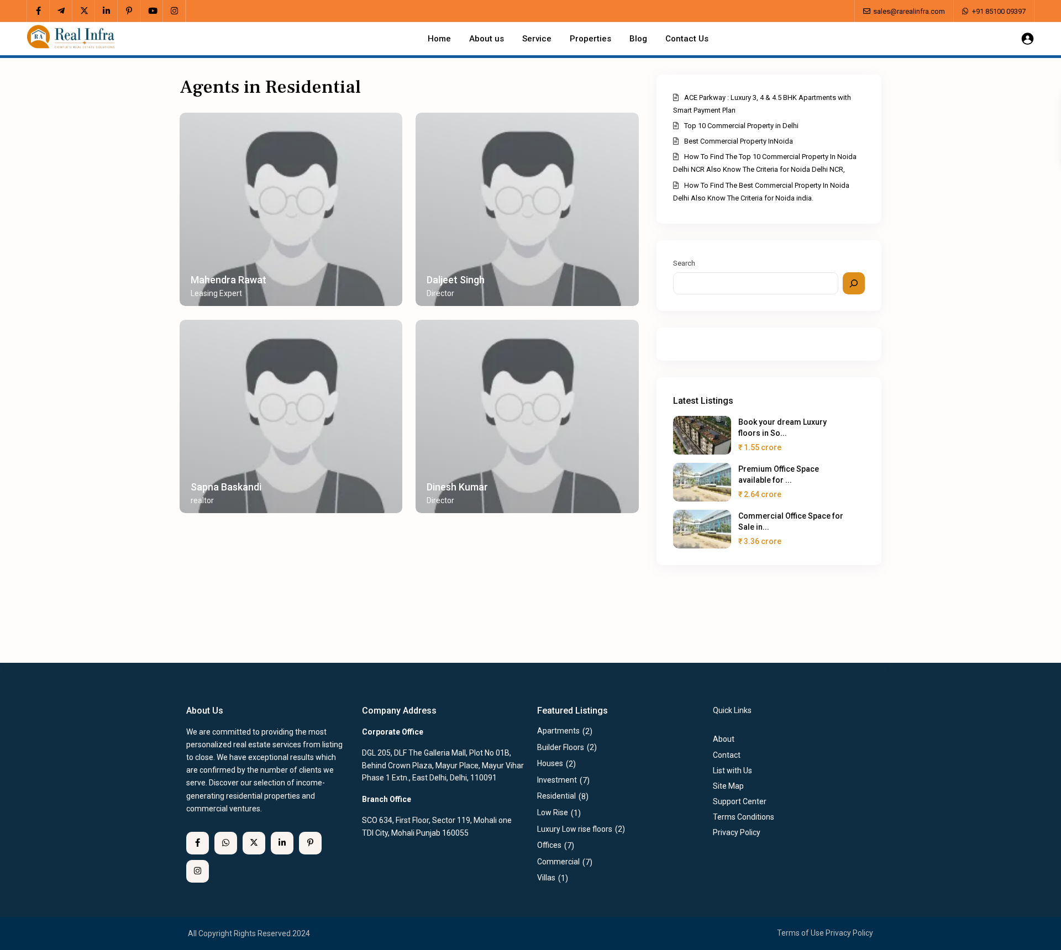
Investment (557, 779)
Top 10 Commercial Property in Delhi (741, 126)
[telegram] (61, 11)
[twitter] (83, 11)
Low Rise (552, 812)
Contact (726, 755)
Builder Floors (560, 747)
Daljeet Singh (456, 280)
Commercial (558, 861)
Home (439, 39)
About (723, 739)
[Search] (854, 283)
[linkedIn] (106, 11)
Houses (550, 763)
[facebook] (38, 11)
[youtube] (151, 11)
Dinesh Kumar (457, 487)
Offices (549, 845)
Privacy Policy (849, 932)
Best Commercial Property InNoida (738, 141)
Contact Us (686, 39)
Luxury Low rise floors (574, 829)
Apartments (558, 730)
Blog (638, 39)
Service (536, 39)
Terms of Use (800, 932)
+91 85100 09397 (999, 11)
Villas (546, 877)
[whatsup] (225, 843)
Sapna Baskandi (226, 487)
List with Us (732, 770)
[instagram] (174, 11)
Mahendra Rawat (228, 280)
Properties (590, 39)
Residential (556, 795)
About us (486, 39)
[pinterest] (129, 11)
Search (684, 263)
